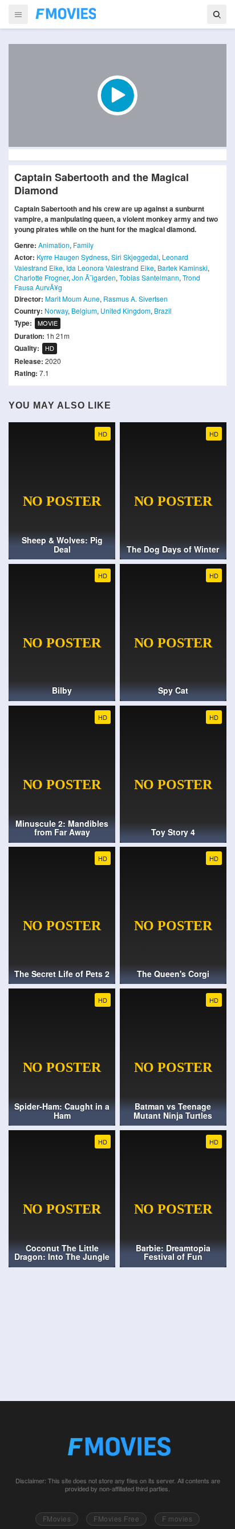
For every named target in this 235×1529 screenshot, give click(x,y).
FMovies (57, 1518)
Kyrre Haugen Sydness (72, 257)
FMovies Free (116, 1518)
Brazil (163, 310)
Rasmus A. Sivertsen (135, 298)
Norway (56, 310)
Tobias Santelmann (149, 277)
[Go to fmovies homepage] (117, 1446)
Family (83, 245)
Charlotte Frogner (41, 277)
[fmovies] (65, 13)
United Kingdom (125, 310)
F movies (177, 1518)
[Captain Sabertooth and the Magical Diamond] (117, 95)
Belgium (84, 310)
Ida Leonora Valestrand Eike (110, 268)
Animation (54, 245)
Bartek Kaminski (182, 268)
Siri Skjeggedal (135, 257)
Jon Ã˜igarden (94, 277)
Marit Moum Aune (72, 298)
